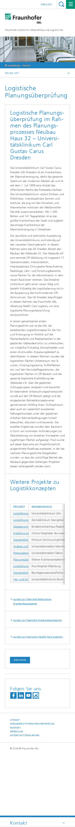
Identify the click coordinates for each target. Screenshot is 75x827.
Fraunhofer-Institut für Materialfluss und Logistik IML (34, 30)
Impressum (16, 731)
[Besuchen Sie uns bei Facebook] (13, 695)
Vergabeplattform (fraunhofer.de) (32, 724)
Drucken (20, 660)
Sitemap (14, 720)
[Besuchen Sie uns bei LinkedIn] (21, 695)
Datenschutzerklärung (25, 735)
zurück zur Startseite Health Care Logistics (38, 636)
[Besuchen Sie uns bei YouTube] (28, 695)
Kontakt (15, 728)
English (46, 4)
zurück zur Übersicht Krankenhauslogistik (37, 620)
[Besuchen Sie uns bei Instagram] (36, 695)
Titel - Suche (61, 4)
